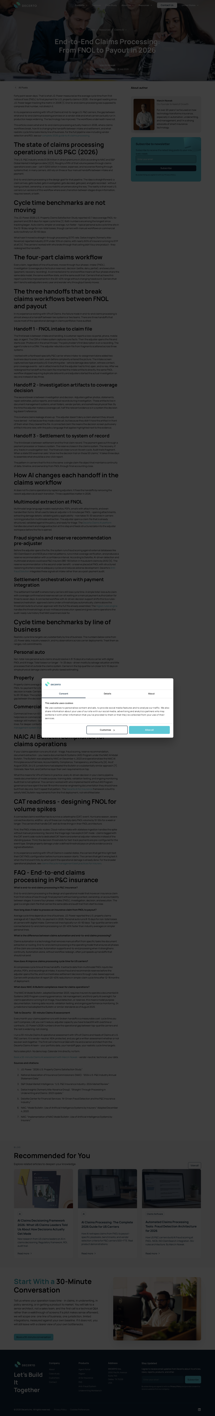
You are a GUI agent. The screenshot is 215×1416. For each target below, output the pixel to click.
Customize (105, 729)
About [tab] (151, 693)
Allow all (149, 729)
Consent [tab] (63, 693)
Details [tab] (107, 693)
